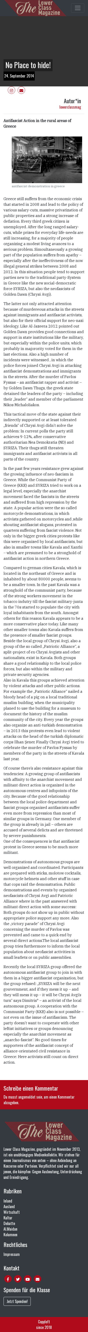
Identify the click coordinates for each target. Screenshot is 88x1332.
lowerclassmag (70, 107)
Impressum (12, 1254)
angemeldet (26, 1097)
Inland (8, 1201)
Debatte (9, 1223)
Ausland (9, 1206)
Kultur (8, 1218)
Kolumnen (10, 1234)
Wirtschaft (12, 1212)
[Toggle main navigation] (77, 8)
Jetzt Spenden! (17, 1301)
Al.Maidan (10, 1229)
